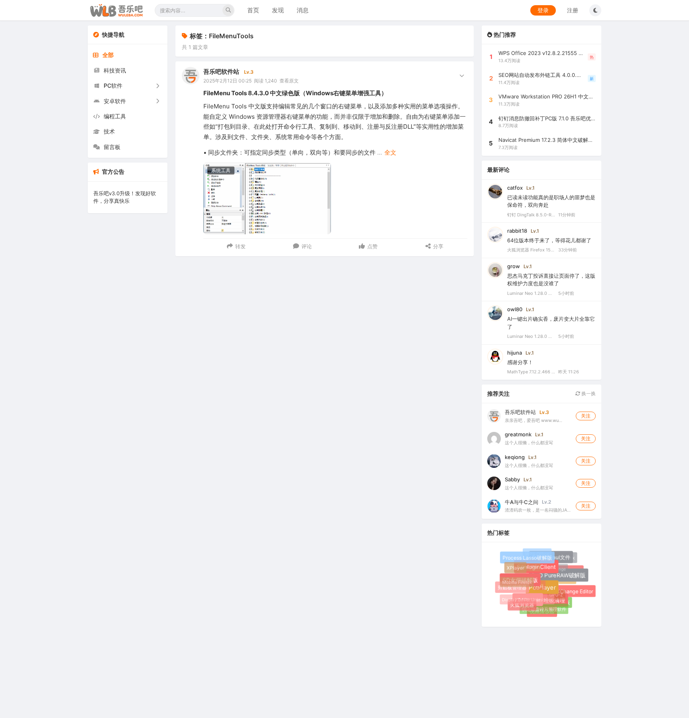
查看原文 (289, 81)
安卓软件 (115, 101)
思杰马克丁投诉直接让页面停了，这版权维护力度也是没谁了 (551, 280)
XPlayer (515, 568)
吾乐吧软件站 (221, 71)
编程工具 (115, 116)
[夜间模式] (595, 10)
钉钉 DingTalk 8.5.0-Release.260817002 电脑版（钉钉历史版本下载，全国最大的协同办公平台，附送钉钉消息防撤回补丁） (531, 215)
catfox (515, 187)
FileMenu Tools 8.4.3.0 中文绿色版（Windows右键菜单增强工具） (295, 93)
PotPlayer (545, 590)
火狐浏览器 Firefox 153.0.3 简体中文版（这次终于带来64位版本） (531, 250)
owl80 (514, 309)
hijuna (514, 352)
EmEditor (528, 564)
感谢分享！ (520, 362)
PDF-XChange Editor (569, 592)
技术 (109, 131)
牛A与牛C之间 (521, 502)
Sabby (512, 479)
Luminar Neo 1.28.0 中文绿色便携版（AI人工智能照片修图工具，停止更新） (531, 293)
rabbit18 (517, 231)
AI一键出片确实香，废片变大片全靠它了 (551, 323)
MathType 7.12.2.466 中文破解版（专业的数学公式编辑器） (531, 372)
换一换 (588, 393)
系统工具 (220, 170)
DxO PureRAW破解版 (561, 577)
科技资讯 (115, 70)
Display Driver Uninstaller (525, 597)
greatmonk (518, 434)
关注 (586, 416)
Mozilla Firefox (515, 581)
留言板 (112, 146)
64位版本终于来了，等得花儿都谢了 (549, 240)
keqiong (515, 457)
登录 (543, 10)
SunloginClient (539, 569)
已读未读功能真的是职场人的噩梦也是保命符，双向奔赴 (551, 201)
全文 (390, 152)
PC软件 (113, 85)
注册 (572, 10)
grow (513, 266)
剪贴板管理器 (512, 588)
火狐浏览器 (522, 605)
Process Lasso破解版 (528, 559)
